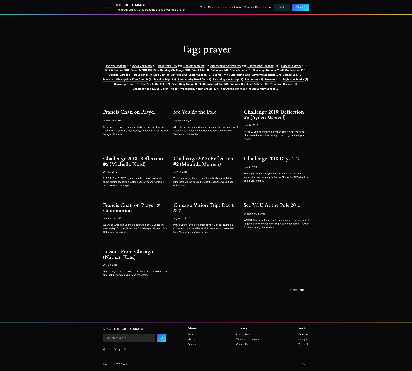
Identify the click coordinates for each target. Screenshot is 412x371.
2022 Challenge (144, 65)
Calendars (219, 70)
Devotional (143, 74)
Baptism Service (293, 65)
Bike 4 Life (200, 70)
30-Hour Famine (118, 65)
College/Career (121, 74)
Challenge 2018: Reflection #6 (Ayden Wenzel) (274, 115)
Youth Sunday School (264, 88)
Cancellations (240, 70)
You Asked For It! (234, 88)
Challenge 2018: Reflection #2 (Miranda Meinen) (203, 161)
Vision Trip (170, 88)
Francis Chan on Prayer (129, 112)
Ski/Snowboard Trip (213, 84)
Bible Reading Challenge (171, 70)
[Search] (161, 338)
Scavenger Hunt (126, 84)
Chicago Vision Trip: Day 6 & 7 (203, 208)
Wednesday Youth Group (199, 88)
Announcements (196, 65)
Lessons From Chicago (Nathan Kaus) (128, 254)
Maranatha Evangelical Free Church (128, 79)
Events (220, 74)
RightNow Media (295, 79)
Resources (254, 79)
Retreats (273, 79)
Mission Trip (165, 79)
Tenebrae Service (283, 84)
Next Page (299, 289)
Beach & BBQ (141, 70)
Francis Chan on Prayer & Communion (131, 208)
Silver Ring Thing (184, 84)
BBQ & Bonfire (117, 70)
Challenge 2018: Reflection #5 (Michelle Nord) (133, 161)
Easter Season (199, 74)
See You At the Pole (155, 84)
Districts (178, 74)
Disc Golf (161, 74)
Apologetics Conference (228, 65)
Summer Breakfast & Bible (249, 84)
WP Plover (121, 364)
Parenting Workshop (228, 79)
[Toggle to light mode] (270, 7)
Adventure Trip (170, 65)
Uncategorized (145, 88)
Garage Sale (293, 74)
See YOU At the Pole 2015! (273, 205)
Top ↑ (305, 364)
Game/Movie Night (266, 74)
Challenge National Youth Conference (279, 70)
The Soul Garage (130, 5)
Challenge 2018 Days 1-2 (271, 159)
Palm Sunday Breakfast (194, 79)
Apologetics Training (264, 65)
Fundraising (239, 74)
